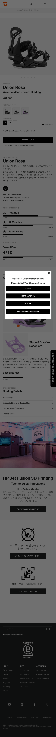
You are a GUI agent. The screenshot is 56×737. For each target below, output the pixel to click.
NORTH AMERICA (28, 296)
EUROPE (28, 303)
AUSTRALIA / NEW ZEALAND (28, 311)
